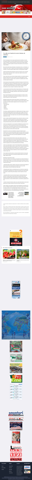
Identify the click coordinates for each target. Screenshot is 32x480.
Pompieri (17, 469)
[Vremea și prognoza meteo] (20, 384)
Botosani (17, 471)
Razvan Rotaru (19, 469)
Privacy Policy (3, 467)
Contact (3, 469)
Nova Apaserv (18, 468)
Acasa (2, 466)
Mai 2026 (10, 471)
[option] (9, 2)
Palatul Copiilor (19, 470)
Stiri (21, 471)
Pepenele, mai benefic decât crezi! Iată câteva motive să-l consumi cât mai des (9, 260)
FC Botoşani (19, 471)
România (18, 467)
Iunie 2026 (10, 469)
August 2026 (11, 466)
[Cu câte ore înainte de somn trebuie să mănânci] (16, 41)
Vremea (11, 384)
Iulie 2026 (10, 467)
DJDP (21, 468)
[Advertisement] (16, 24)
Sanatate (6, 249)
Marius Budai (21, 467)
